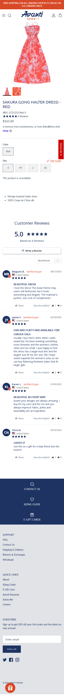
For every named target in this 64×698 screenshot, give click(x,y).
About (6, 579)
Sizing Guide (9, 584)
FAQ (5, 539)
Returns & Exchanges (14, 554)
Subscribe (8, 599)
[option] (32, 53)
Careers (7, 604)
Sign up (11, 649)
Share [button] (21, 305)
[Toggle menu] (4, 15)
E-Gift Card (9, 589)
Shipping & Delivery (13, 549)
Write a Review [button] (33, 250)
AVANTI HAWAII (16, 683)
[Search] (11, 15)
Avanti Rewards (11, 594)
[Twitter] (5, 660)
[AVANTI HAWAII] (32, 15)
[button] (54, 305)
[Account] (52, 15)
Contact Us (9, 544)
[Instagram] (17, 660)
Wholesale (8, 559)
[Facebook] (11, 660)
